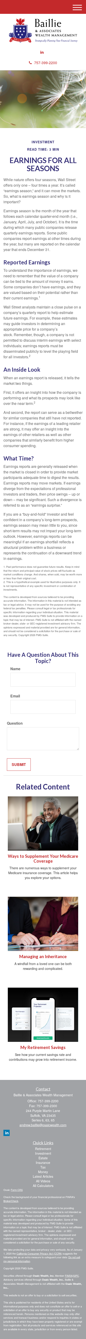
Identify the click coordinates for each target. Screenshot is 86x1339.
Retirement (43, 1148)
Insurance (43, 1162)
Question (15, 723)
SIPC (76, 1275)
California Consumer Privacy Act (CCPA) (39, 1253)
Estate (43, 1158)
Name (15, 668)
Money (43, 1171)
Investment (43, 1153)
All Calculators (43, 1185)
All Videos (43, 1181)
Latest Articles (43, 1176)
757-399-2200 (45, 62)
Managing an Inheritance (43, 956)
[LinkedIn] (42, 52)
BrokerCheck (10, 1201)
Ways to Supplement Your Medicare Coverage (43, 859)
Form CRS (17, 1190)
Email (15, 696)
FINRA (68, 1275)
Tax (43, 1167)
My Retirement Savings (43, 1047)
